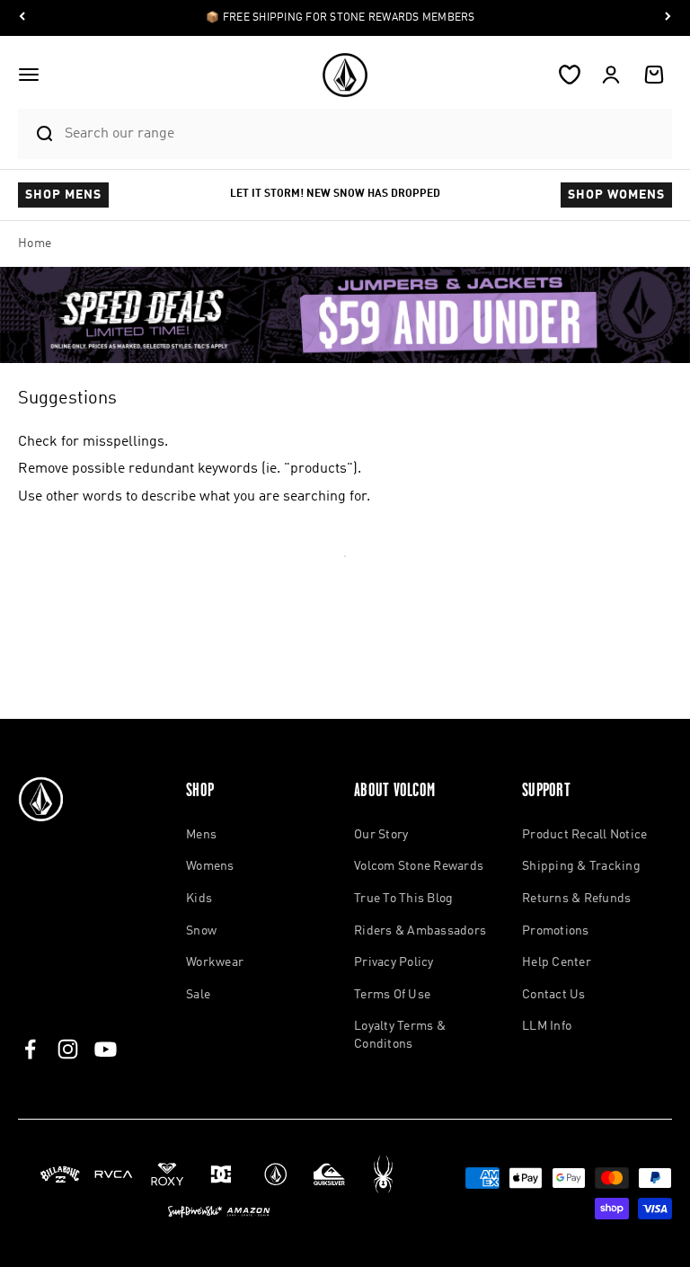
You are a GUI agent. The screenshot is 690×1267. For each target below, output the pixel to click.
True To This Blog (403, 898)
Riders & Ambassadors (420, 931)
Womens (210, 866)
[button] (28, 74)
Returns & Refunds (576, 898)
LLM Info (546, 1026)
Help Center (556, 962)
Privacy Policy (394, 962)
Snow (201, 931)
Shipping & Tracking (581, 866)
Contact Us (554, 994)
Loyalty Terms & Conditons (400, 1035)
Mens (201, 834)
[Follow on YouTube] (105, 1049)
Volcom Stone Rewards (418, 866)
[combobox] (364, 133)
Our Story (381, 834)
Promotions (555, 931)
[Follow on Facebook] (30, 1049)
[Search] (37, 134)
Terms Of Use (392, 994)
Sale (198, 994)
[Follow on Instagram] (68, 1049)
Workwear (214, 962)
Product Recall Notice (584, 834)
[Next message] (667, 18)
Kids (199, 898)
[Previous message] (22, 18)
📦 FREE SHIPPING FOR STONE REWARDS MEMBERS (340, 18)
